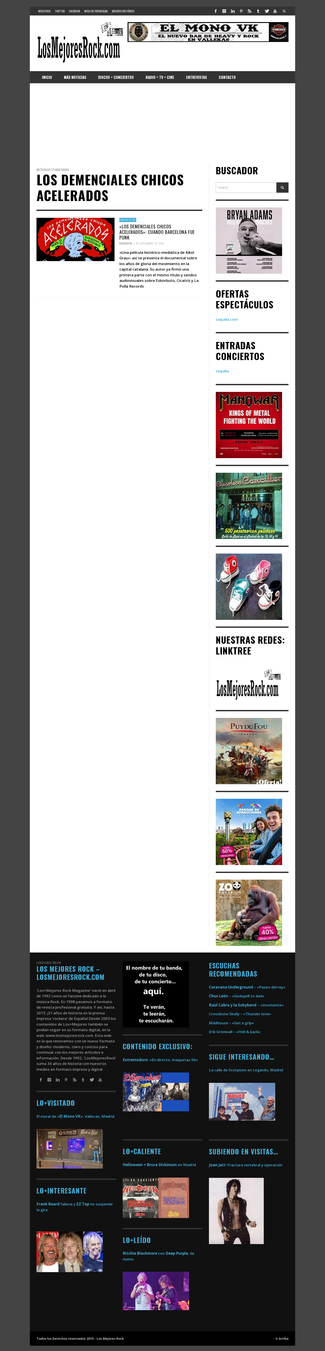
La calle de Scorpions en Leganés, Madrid (246, 1069)
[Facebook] (216, 11)
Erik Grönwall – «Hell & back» (235, 1031)
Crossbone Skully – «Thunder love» (240, 1013)
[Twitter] (266, 11)
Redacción (125, 243)
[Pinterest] (241, 11)
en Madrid (159, 1164)
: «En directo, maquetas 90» (160, 1059)
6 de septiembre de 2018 (149, 243)
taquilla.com (227, 319)
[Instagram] (224, 11)
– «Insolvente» (246, 1005)
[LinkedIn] (232, 11)
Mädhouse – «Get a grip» (231, 1022)
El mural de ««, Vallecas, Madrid (75, 1116)
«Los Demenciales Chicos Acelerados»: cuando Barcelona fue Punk (157, 232)
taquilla (222, 371)
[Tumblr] (258, 11)
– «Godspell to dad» (236, 995)
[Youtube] (275, 11)
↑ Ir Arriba (281, 1338)
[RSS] (249, 11)
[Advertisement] (162, 124)
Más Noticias (127, 220)
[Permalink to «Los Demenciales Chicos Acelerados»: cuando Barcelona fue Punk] (75, 238)
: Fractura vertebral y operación (245, 1164)
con (144, 1253)
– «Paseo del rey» (247, 987)
